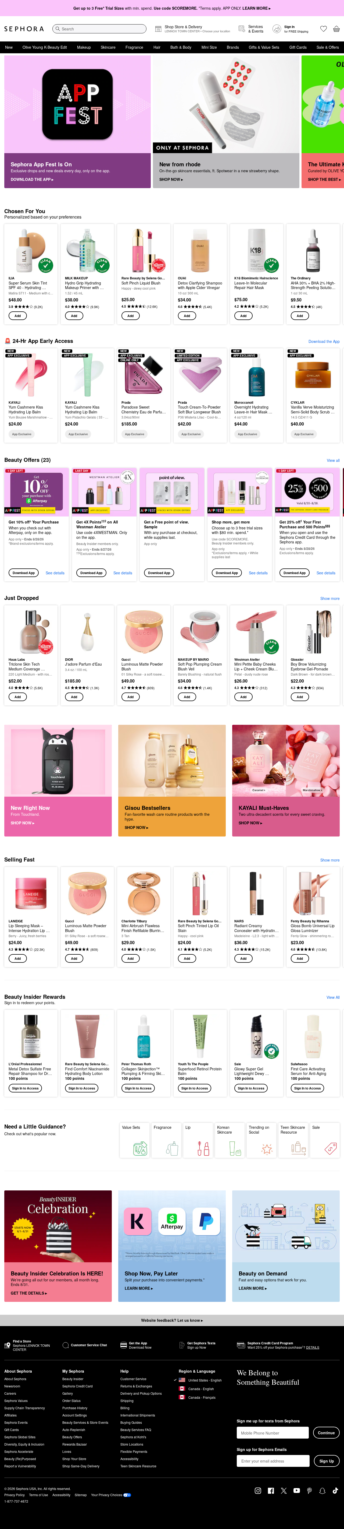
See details (55, 572)
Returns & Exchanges (136, 1386)
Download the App (324, 341)
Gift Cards (298, 47)
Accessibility (129, 1458)
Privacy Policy (14, 1494)
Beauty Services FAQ (135, 1429)
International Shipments (137, 1415)
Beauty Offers (72, 1437)
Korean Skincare (224, 1129)
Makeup (84, 47)
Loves (66, 1451)
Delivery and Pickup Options (141, 1393)
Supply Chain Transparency (24, 1407)
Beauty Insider (72, 1378)
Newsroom (12, 1386)
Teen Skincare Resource (293, 1129)
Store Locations (131, 1444)
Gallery (67, 1393)
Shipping (127, 1400)
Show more (330, 598)
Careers (10, 1393)
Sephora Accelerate (18, 1451)
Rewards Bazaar (74, 1444)
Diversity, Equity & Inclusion (24, 1444)
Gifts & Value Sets (264, 47)
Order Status (71, 1400)
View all (333, 460)
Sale (316, 1127)
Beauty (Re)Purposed (20, 1458)
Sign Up (327, 1461)
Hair (156, 47)
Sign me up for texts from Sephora (268, 1421)
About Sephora (15, 1378)
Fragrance (134, 47)
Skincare (108, 47)
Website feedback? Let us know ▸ (172, 1320)
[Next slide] (333, 121)
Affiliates (10, 1415)
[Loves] (323, 28)
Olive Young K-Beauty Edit (45, 47)
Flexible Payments (133, 1451)
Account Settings (74, 1415)
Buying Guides (131, 1422)
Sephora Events (16, 1422)
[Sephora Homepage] (24, 29)
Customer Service (133, 1378)
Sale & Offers (328, 47)
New (9, 47)
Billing (125, 1407)
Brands (233, 47)
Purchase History (74, 1407)
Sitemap (81, 1494)
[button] (31, 1053)
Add (18, 315)
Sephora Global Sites (19, 1437)
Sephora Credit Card (77, 1386)
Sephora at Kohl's (133, 1437)
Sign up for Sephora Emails (262, 1449)
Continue (326, 1432)
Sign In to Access (25, 1088)
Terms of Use (38, 1494)
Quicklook (31, 269)
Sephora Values (16, 1400)
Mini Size (209, 47)
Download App (24, 572)
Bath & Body (180, 47)
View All (333, 997)
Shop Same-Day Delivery (80, 1466)
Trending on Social (259, 1129)
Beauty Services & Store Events (85, 1422)
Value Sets (131, 1127)
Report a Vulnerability (20, 1466)
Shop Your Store (74, 1458)
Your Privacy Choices (106, 1494)
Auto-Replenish (73, 1429)
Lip (188, 1127)
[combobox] (99, 28)
